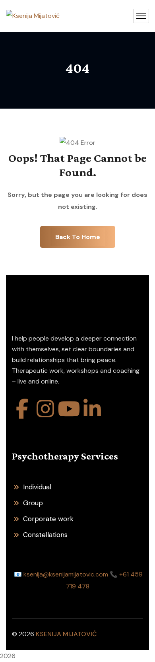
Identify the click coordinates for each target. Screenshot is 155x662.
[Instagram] (45, 409)
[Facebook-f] (22, 409)
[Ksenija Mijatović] (33, 16)
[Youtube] (69, 409)
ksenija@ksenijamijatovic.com (65, 574)
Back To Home (77, 237)
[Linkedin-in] (92, 409)
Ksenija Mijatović (66, 634)
